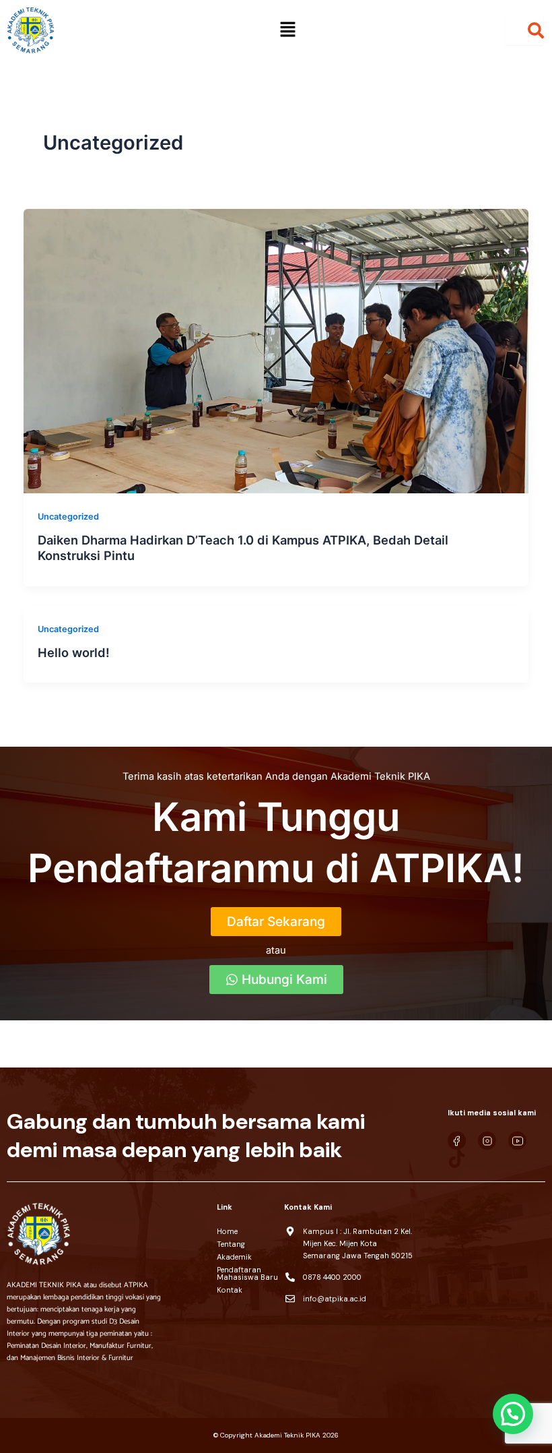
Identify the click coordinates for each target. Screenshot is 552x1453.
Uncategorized (68, 517)
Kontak (229, 1290)
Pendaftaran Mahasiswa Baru (247, 1273)
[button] (287, 30)
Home (227, 1231)
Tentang (231, 1244)
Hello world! (74, 652)
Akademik (234, 1257)
